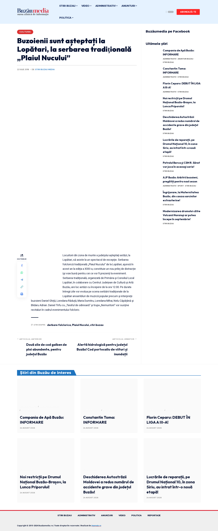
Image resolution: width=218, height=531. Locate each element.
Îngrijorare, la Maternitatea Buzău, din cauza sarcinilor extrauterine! (181, 196)
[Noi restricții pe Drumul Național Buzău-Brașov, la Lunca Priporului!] (153, 101)
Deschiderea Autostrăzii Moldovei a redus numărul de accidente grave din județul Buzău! (108, 484)
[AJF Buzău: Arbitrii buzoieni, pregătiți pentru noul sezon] (153, 181)
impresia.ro (96, 525)
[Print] (21, 294)
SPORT (181, 186)
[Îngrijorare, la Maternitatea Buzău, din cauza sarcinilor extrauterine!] (153, 195)
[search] (162, 12)
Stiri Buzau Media (45, 69)
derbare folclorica (59, 325)
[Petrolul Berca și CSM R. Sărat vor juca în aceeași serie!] (153, 166)
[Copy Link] (21, 286)
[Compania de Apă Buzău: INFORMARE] (153, 54)
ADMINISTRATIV (169, 59)
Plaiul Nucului (80, 325)
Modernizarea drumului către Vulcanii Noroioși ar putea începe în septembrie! (181, 215)
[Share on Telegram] (21, 279)
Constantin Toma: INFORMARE (99, 420)
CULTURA (25, 32)
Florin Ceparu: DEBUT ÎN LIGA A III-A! (168, 420)
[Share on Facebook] (21, 265)
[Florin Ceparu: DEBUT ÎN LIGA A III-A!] (153, 87)
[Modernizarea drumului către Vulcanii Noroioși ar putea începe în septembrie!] (153, 214)
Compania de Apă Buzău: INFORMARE (42, 420)
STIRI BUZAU (168, 62)
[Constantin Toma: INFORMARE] (153, 72)
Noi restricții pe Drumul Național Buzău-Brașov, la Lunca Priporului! (179, 102)
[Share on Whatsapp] (21, 272)
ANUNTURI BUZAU (185, 59)
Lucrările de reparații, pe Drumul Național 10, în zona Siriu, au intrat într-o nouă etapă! (171, 484)
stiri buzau (97, 325)
